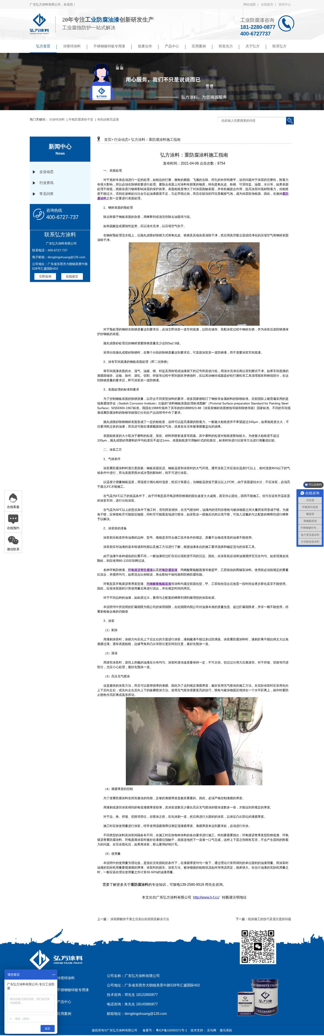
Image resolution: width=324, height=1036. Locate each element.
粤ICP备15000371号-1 (171, 1030)
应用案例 (199, 46)
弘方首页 (43, 46)
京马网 (211, 1030)
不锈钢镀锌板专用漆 (109, 46)
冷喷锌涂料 (72, 46)
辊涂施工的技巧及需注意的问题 (269, 919)
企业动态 (46, 172)
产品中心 (172, 46)
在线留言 (72, 276)
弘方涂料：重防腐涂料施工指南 (156, 139)
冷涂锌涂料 (57, 119)
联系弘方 (279, 46)
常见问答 (46, 194)
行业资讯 (46, 183)
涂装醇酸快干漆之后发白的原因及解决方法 (139, 919)
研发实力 (226, 46)
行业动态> (122, 139)
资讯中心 (285, 4)
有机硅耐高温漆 (108, 119)
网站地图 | (251, 4)
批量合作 (145, 46)
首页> (108, 139)
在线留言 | (269, 4)
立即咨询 (45, 276)
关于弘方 (253, 46)
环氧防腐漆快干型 (81, 119)
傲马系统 (225, 1030)
